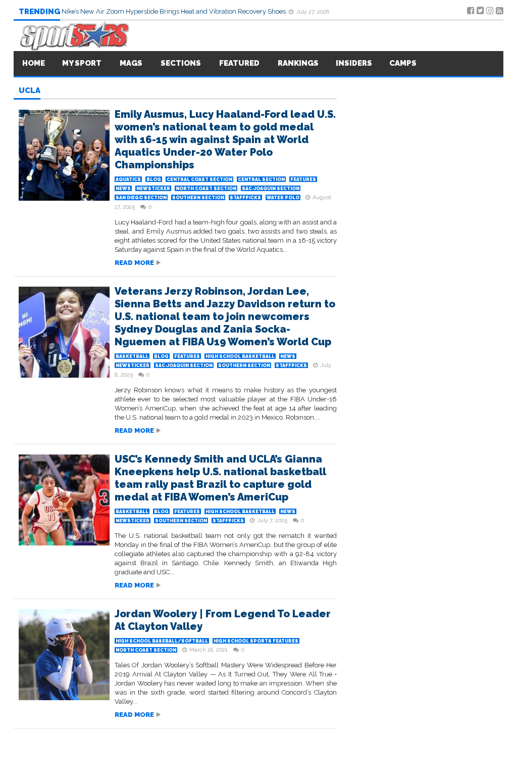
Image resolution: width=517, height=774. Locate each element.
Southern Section (198, 197)
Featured (239, 63)
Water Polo (283, 197)
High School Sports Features (256, 641)
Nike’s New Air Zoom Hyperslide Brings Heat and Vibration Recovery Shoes (174, 11)
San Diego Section (141, 197)
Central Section (261, 179)
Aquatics (128, 179)
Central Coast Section (199, 179)
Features (303, 179)
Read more (134, 262)
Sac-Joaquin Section (270, 188)
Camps (403, 63)
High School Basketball (240, 356)
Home (33, 63)
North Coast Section (206, 188)
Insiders (354, 63)
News (123, 188)
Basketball (132, 356)
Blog (153, 179)
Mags (131, 63)
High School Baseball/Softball (162, 641)
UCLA (29, 91)
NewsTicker (153, 188)
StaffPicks (245, 197)
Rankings (298, 63)
